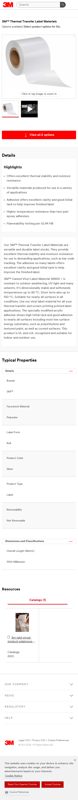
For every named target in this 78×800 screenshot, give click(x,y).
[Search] (63, 5)
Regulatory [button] (15, 706)
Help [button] (9, 718)
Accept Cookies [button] (52, 784)
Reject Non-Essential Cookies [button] (22, 784)
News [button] (9, 695)
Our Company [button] (17, 684)
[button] (17, 792)
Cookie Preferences (58, 740)
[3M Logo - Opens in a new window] (8, 5)
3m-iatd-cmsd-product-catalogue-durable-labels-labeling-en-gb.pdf (20, 640)
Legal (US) (24, 740)
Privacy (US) (38, 740)
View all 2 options (42, 135)
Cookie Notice (13, 776)
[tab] (38, 600)
